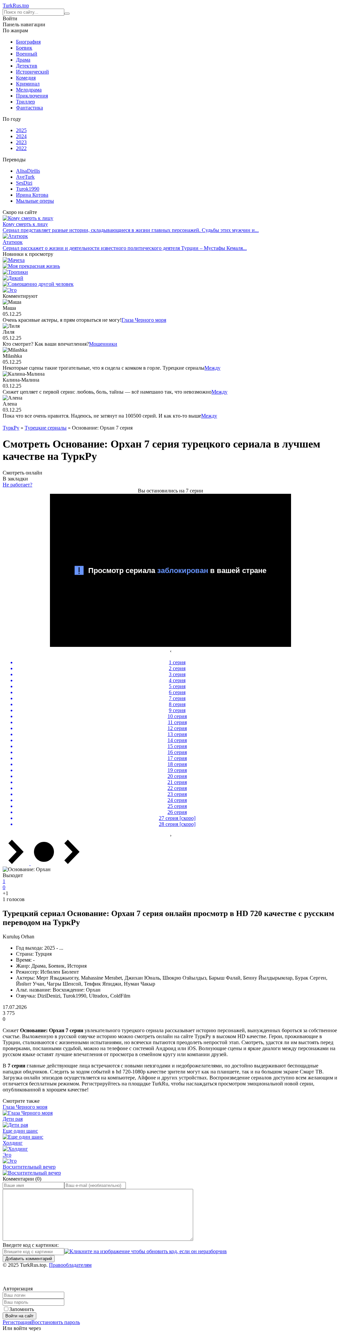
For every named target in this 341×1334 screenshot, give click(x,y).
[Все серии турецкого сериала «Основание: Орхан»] (44, 863)
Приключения (32, 95)
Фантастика (29, 107)
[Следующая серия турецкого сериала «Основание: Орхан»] (72, 863)
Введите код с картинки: (31, 1245)
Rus (16, 5)
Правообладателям (70, 1265)
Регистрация (17, 1322)
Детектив (26, 66)
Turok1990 (27, 189)
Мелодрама (29, 90)
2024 (21, 136)
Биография (28, 42)
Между (212, 368)
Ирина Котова (32, 195)
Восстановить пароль (55, 1322)
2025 (21, 130)
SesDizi (24, 183)
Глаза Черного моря (144, 320)
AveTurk (25, 177)
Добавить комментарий (28, 1258)
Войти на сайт (19, 1315)
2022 (21, 148)
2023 (21, 142)
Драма (23, 60)
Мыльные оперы (35, 201)
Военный (26, 54)
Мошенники (103, 344)
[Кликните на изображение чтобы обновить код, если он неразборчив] (145, 1251)
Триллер (25, 101)
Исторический (32, 72)
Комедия (26, 78)
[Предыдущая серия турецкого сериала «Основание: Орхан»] (17, 863)
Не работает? (17, 484)
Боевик (24, 48)
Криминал (28, 84)
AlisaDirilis (28, 171)
